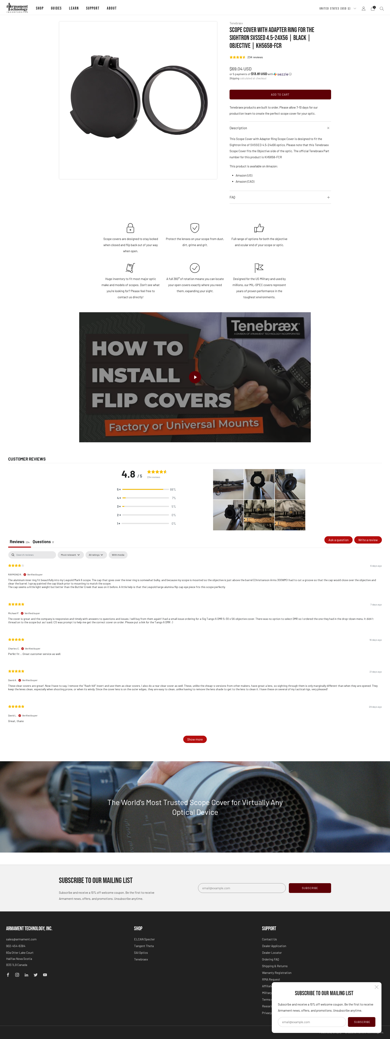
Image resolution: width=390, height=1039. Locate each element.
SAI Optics (141, 952)
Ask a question (338, 540)
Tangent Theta (144, 946)
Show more (195, 739)
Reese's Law (270, 1006)
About (112, 8)
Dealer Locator (272, 952)
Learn (74, 8)
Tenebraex (141, 959)
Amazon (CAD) (245, 181)
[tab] (43, 542)
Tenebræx (236, 23)
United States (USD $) (336, 8)
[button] (261, 74)
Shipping (234, 78)
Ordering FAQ (270, 959)
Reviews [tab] (19, 541)
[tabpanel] (195, 649)
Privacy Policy (271, 1013)
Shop (40, 8)
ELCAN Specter (144, 939)
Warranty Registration (276, 972)
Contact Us (269, 939)
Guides (56, 8)
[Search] (382, 8)
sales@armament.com (21, 939)
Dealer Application (274, 946)
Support (93, 8)
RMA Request (271, 979)
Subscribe (362, 1022)
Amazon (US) (244, 175)
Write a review (368, 540)
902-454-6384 (15, 946)
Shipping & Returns (275, 966)
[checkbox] (118, 555)
